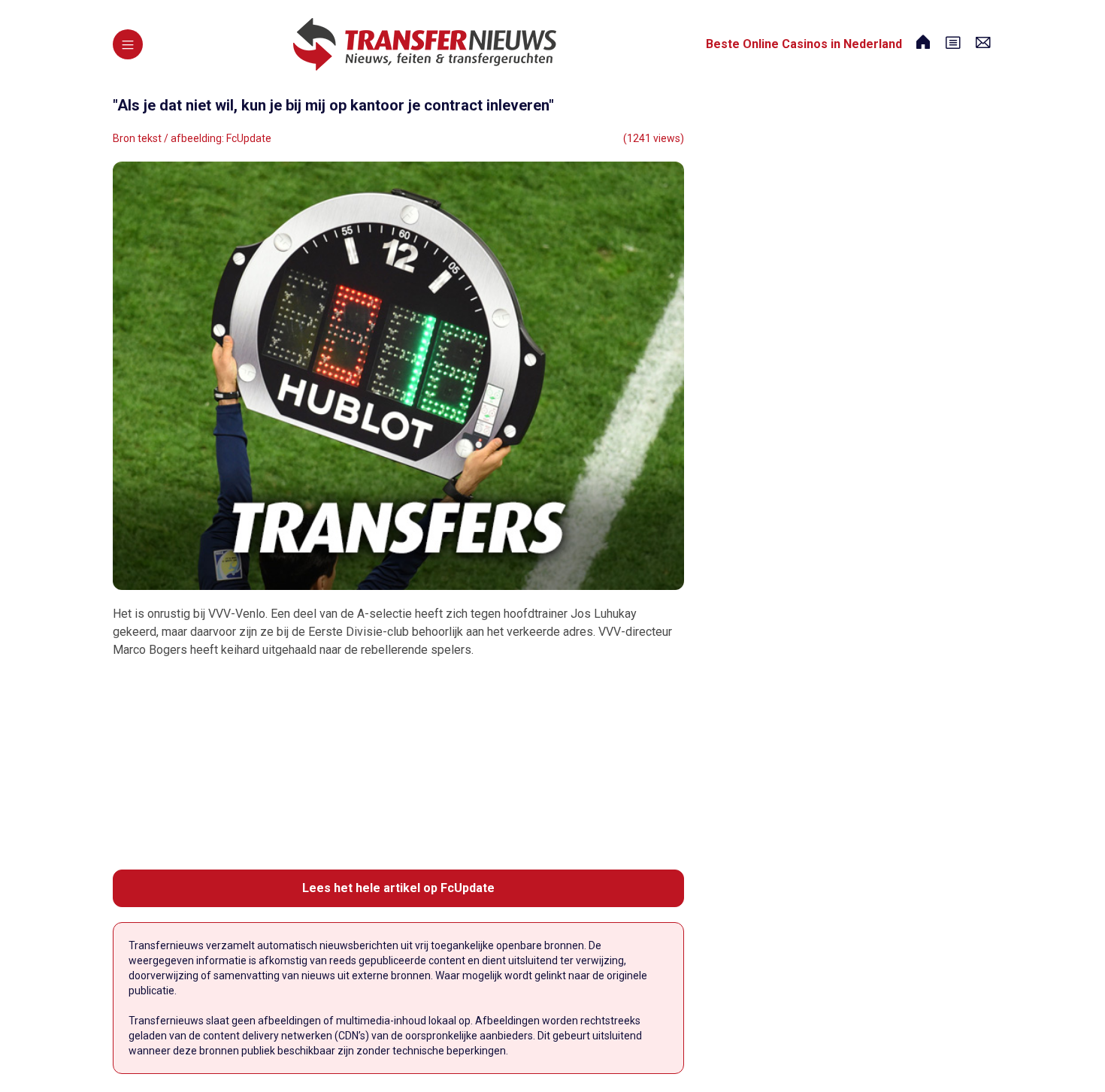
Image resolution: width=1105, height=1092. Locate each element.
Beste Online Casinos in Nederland (804, 44)
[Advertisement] (398, 764)
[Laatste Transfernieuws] (424, 44)
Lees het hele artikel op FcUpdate (398, 888)
